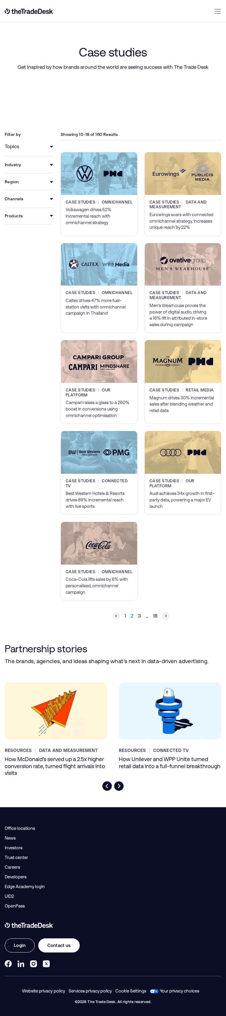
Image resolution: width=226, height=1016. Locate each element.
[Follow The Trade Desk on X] (46, 963)
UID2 (9, 896)
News (10, 838)
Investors (13, 847)
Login (20, 945)
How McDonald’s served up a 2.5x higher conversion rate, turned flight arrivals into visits (55, 766)
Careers (12, 867)
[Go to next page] (166, 616)
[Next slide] (119, 786)
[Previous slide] (107, 786)
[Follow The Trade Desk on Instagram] (33, 963)
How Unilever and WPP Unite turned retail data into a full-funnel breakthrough (169, 762)
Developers (15, 877)
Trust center (16, 857)
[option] (29, 146)
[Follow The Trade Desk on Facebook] (8, 963)
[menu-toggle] (217, 11)
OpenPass (15, 906)
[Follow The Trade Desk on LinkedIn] (20, 963)
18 (155, 616)
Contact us (59, 945)
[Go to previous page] (116, 616)
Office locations (20, 828)
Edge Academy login (25, 886)
